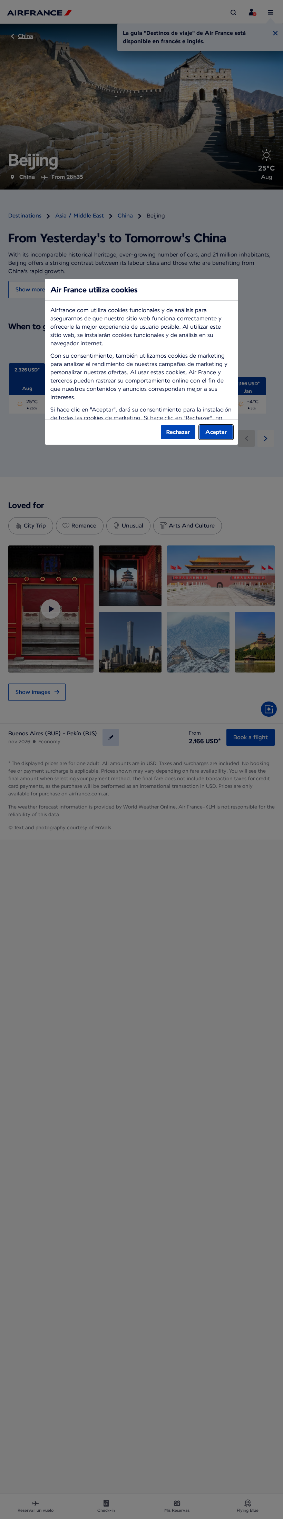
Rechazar (178, 432)
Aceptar (216, 432)
